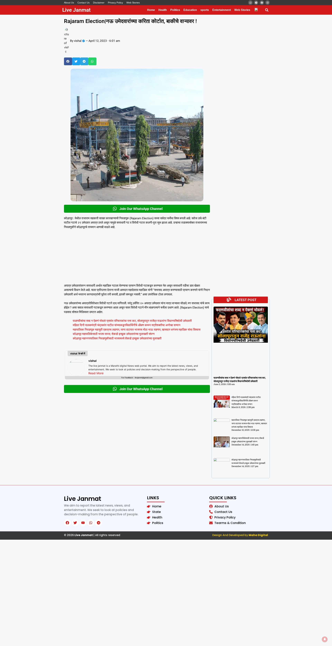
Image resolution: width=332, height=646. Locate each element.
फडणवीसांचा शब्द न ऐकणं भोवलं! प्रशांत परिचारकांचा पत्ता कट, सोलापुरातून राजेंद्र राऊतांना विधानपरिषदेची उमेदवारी (132, 320)
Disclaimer (98, 2)
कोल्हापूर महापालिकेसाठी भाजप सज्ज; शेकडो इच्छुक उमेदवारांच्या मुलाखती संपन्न (114, 334)
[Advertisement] (137, 258)
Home (151, 9)
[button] (267, 10)
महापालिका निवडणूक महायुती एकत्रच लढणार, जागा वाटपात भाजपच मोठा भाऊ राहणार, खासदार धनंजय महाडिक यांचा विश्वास (136, 329)
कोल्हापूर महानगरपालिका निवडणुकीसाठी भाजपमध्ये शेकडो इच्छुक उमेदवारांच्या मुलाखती (117, 338)
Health (162, 9)
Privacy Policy (115, 2)
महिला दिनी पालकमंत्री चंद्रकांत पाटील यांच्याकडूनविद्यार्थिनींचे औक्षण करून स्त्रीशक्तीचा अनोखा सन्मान (126, 325)
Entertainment (221, 9)
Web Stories (133, 2)
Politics (175, 9)
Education (190, 9)
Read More (96, 373)
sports (204, 9)
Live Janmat (76, 10)
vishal (92, 361)
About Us (69, 2)
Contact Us (83, 2)
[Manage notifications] (325, 639)
